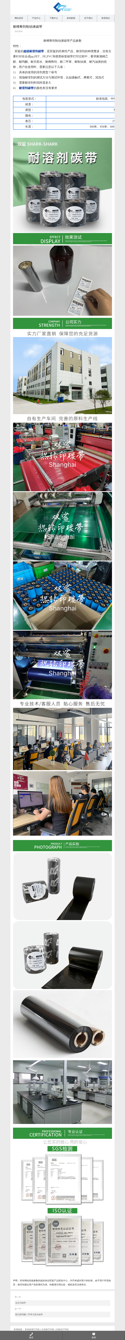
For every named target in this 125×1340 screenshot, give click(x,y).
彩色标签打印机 (32, 1329)
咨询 (94, 1337)
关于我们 (88, 18)
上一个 (29, 1311)
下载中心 (53, 18)
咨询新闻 (71, 18)
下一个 (20, 1300)
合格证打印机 (62, 1329)
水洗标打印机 (48, 1329)
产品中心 (36, 18)
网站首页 (19, 18)
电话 (31, 1337)
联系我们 (106, 18)
